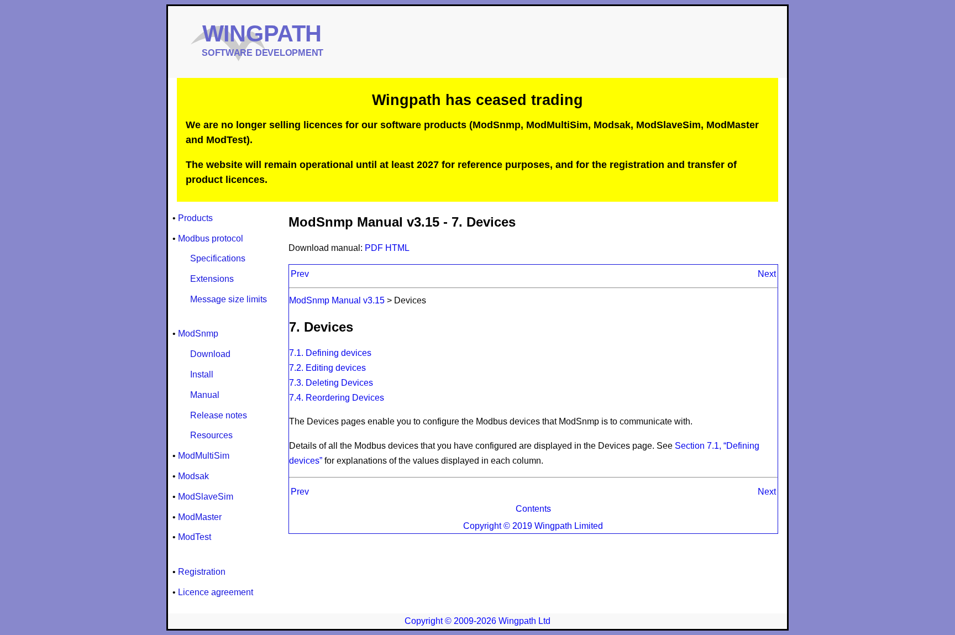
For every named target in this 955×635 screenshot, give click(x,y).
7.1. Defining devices (330, 353)
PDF (375, 248)
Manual (204, 395)
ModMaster (200, 517)
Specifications (217, 258)
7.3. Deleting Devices (331, 382)
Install (201, 374)
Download (210, 354)
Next (767, 274)
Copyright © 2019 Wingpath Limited (533, 526)
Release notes (218, 415)
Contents (533, 508)
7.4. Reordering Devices (336, 397)
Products (195, 218)
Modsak (193, 476)
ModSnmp (198, 333)
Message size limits (228, 299)
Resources (211, 435)
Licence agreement (215, 592)
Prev (300, 274)
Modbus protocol (210, 238)
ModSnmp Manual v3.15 (337, 300)
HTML (397, 248)
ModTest (194, 537)
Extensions (212, 279)
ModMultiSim (203, 455)
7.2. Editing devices (327, 367)
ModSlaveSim (205, 496)
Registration (201, 571)
